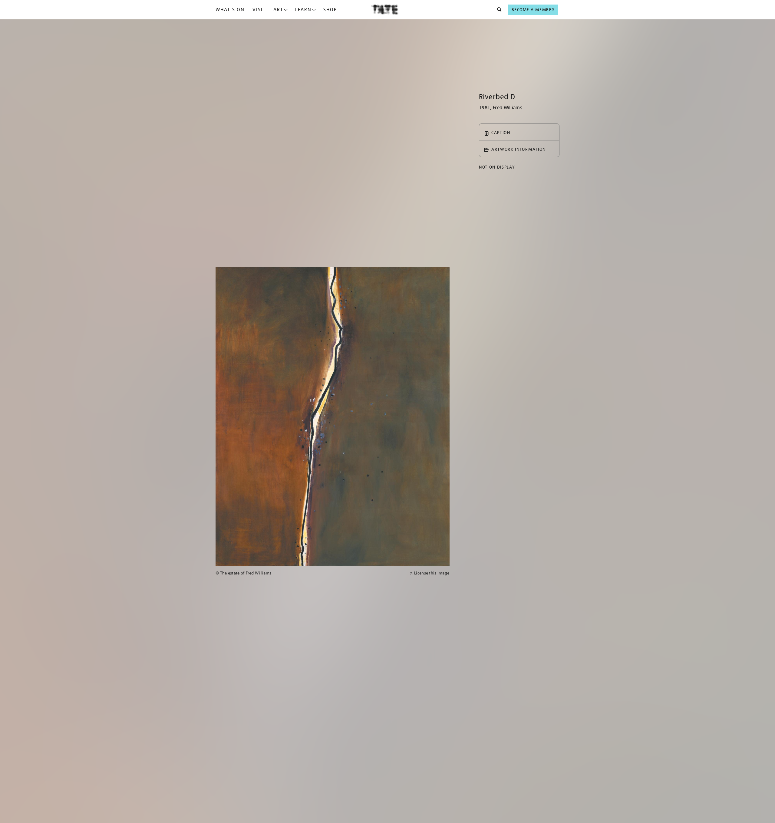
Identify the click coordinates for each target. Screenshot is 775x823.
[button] (498, 10)
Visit (259, 10)
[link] (310, 573)
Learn (303, 10)
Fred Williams (507, 108)
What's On (230, 10)
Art (278, 10)
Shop (330, 10)
